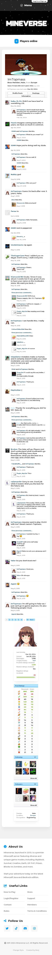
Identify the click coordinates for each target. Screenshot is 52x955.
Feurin (14, 123)
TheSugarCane (17, 256)
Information (26, 96)
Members (32, 904)
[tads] (18, 798)
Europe (33, 815)
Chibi (13, 369)
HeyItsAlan (16, 390)
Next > (32, 620)
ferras (13, 211)
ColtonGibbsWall (18, 329)
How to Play (9, 892)
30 (28, 620)
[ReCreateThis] (33, 798)
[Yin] (18, 771)
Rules (6, 911)
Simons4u (21, 203)
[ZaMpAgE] (25, 798)
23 (35, 757)
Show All (33, 778)
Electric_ (20, 236)
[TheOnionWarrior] (33, 791)
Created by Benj (32, 950)
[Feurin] (33, 771)
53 (35, 784)
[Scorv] (33, 764)
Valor (13, 561)
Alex (13, 200)
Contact (7, 904)
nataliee (20, 342)
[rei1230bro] (25, 791)
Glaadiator (16, 357)
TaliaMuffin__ (16, 464)
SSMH (13, 131)
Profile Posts (18, 93)
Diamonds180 (17, 277)
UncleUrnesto (17, 245)
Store (30, 892)
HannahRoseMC (23, 336)
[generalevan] (18, 791)
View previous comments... (21, 292)
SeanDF (20, 542)
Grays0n (20, 372)
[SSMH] (25, 771)
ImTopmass (21, 110)
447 (34, 660)
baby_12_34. (16, 101)
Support (31, 898)
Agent (19, 551)
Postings (36, 93)
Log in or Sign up (39, 1)
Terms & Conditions (37, 911)
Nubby (14, 174)
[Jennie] (18, 764)
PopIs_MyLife (22, 311)
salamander (16, 482)
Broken (14, 449)
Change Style (18, 950)
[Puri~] (25, 764)
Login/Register (11, 898)
